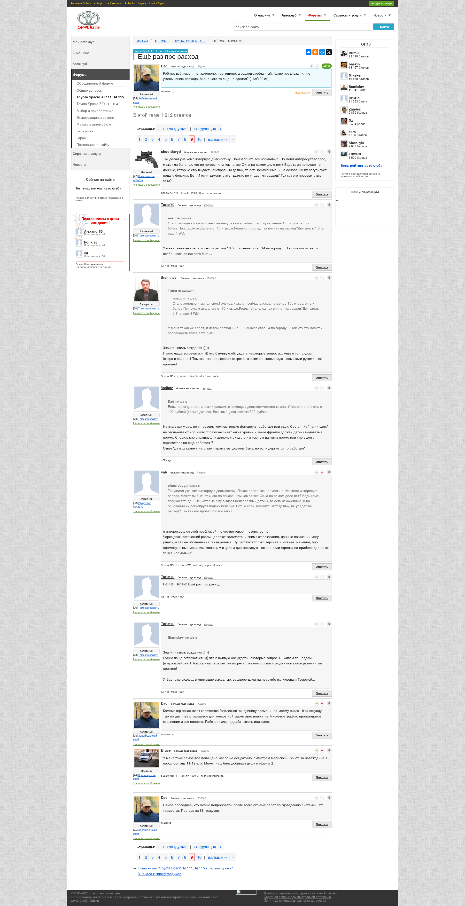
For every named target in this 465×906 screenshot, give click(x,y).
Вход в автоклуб (382, 3)
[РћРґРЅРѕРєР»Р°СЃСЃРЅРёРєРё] (315, 52)
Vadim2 (167, 387)
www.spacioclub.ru (85, 900)
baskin (354, 64)
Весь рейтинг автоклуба (361, 165)
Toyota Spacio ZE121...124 (97, 103)
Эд (351, 120)
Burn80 (355, 52)
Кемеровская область (144, 178)
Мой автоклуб (83, 41)
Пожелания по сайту (93, 144)
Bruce (166, 750)
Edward (355, 153)
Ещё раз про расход (226, 41)
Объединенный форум (95, 83)
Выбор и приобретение (95, 110)
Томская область (148, 235)
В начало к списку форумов (159, 873)
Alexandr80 (93, 231)
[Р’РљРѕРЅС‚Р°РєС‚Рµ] (308, 52)
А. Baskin (330, 893)
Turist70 (167, 204)
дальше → (218, 139)
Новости (380, 15)
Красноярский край (144, 777)
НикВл (354, 97)
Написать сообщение (146, 106)
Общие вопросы (89, 90)
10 (199, 139)
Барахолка (85, 130)
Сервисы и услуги (347, 15)
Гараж (81, 137)
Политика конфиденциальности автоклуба (295, 900)
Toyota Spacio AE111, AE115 (100, 97)
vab (164, 472)
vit (86, 253)
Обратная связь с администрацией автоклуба (297, 897)
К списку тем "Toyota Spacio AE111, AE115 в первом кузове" (185, 868)
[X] (329, 52)
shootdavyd (171, 151)
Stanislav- (357, 86)
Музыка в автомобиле (94, 124)
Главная (142, 41)
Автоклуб (289, 15)
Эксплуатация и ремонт (95, 117)
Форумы (315, 15)
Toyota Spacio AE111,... (189, 41)
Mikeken (356, 75)
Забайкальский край (145, 100)
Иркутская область (142, 505)
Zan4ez (355, 109)
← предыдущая (172, 128)
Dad (164, 65)
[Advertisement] (369, 218)
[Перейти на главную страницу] (88, 20)
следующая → (207, 128)
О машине (262, 15)
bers (352, 131)
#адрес (201, 66)
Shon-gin (356, 142)
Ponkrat (90, 242)
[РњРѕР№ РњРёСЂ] (322, 52)
